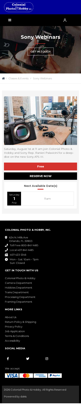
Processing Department (20, 297)
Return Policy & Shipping (20, 321)
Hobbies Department (18, 287)
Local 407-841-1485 (21, 250)
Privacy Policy (13, 326)
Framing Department (18, 301)
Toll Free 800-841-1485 (24, 245)
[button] (10, 20)
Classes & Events (18, 78)
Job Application (15, 331)
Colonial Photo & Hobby (20, 278)
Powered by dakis (15, 396)
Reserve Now (41, 176)
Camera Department (18, 282)
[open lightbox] (40, 120)
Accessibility (12, 340)
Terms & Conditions (17, 335)
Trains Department (17, 292)
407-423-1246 (18, 254)
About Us (10, 317)
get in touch (40, 51)
